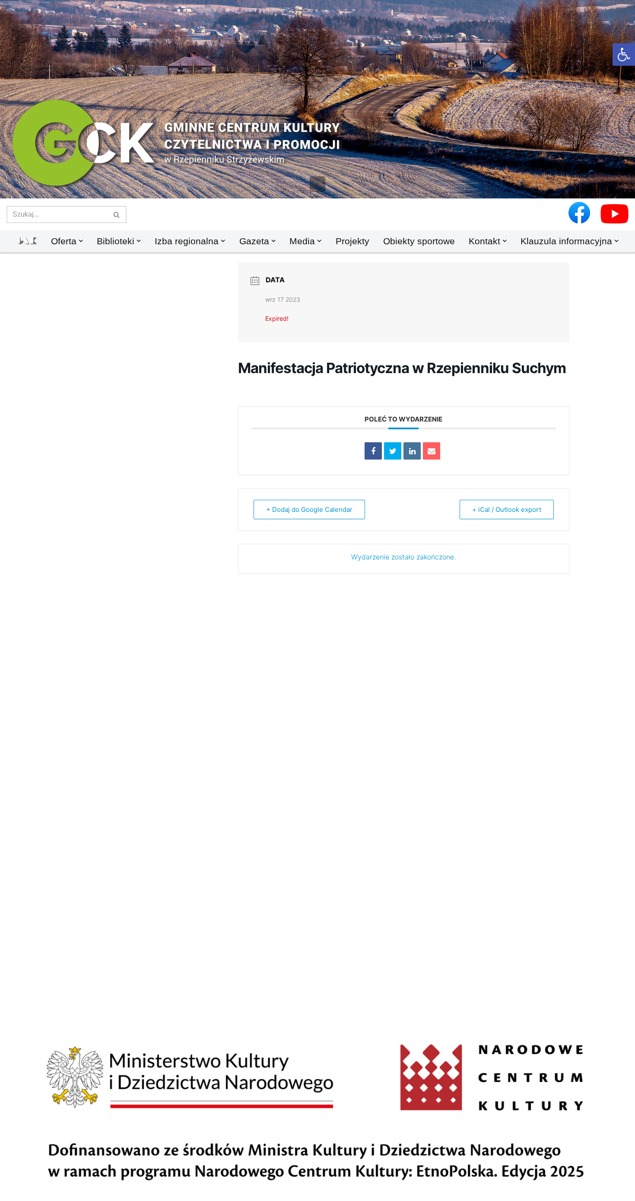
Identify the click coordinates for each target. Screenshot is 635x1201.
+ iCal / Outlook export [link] (506, 509)
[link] (624, 54)
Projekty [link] (352, 241)
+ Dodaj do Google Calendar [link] (309, 509)
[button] (317, 184)
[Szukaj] (117, 214)
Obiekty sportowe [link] (419, 241)
